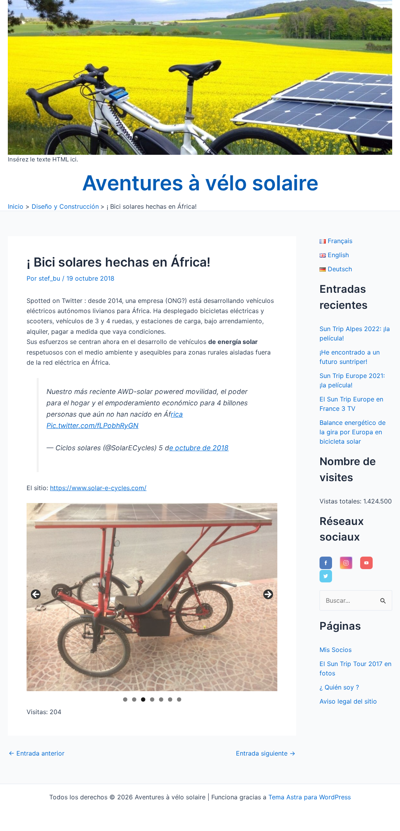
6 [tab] (170, 699)
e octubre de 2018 (199, 448)
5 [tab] (161, 699)
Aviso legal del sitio (348, 701)
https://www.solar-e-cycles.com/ (98, 488)
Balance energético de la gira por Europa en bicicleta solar (353, 432)
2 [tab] (134, 699)
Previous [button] (36, 595)
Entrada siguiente (265, 753)
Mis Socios (336, 650)
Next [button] (267, 595)
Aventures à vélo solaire (200, 182)
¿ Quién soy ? (339, 687)
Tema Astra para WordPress (309, 797)
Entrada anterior (36, 753)
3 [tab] (143, 699)
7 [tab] (179, 699)
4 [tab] (152, 699)
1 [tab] (125, 699)
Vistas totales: (341, 501)
